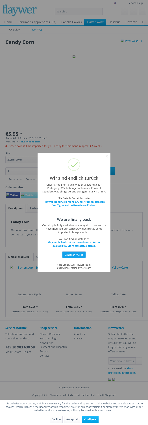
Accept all (72, 419)
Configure (90, 419)
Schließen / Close (74, 254)
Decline (56, 419)
